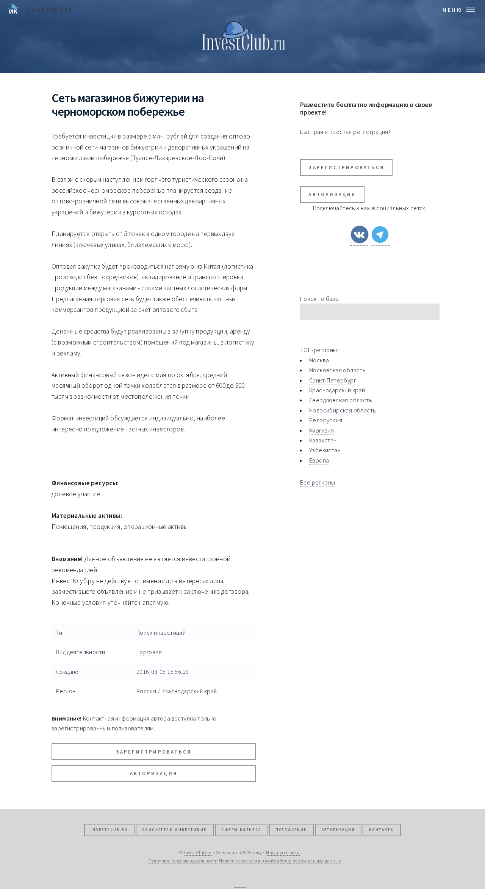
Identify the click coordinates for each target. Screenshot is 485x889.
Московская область (337, 370)
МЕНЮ (453, 10)
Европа (319, 460)
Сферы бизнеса (241, 830)
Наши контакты (283, 852)
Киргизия (321, 430)
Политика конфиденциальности (183, 861)
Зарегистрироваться (154, 752)
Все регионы (317, 482)
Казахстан (323, 440)
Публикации (291, 830)
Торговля (149, 652)
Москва (319, 360)
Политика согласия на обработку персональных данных (280, 861)
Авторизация (153, 773)
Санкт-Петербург (332, 380)
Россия (146, 691)
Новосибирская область (342, 410)
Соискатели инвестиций (174, 830)
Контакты (381, 830)
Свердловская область (340, 400)
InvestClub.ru (109, 830)
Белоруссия (325, 420)
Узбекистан (325, 450)
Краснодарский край (189, 691)
